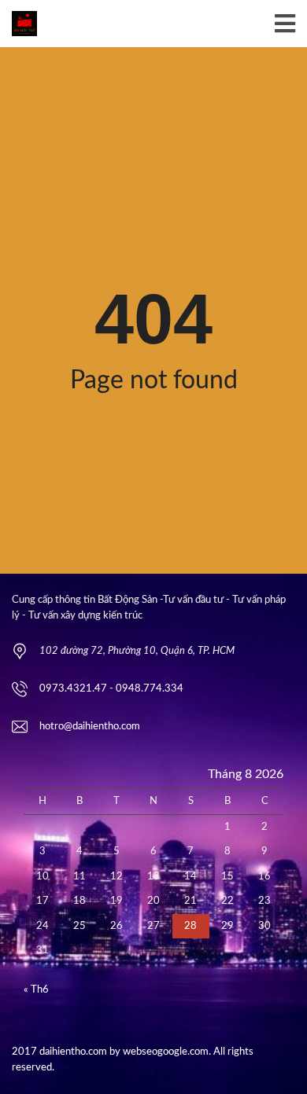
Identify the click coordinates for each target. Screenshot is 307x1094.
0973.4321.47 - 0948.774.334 (111, 689)
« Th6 (36, 990)
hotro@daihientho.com (89, 726)
